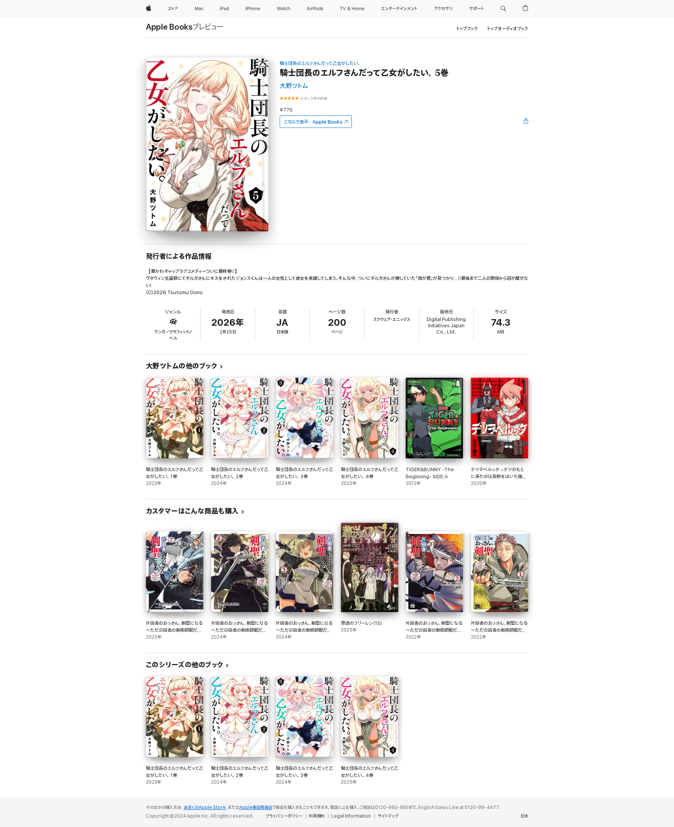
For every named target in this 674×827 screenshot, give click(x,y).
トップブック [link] (467, 29)
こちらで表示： (313, 122)
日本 (524, 816)
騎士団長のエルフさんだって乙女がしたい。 (320, 63)
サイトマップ (388, 816)
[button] (503, 8)
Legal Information (351, 816)
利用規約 (317, 816)
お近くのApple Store (205, 807)
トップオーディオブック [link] (507, 29)
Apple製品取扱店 (255, 807)
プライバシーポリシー (284, 816)
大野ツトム (294, 86)
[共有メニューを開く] (526, 121)
